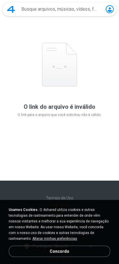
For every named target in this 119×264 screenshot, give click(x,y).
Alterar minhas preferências (54, 239)
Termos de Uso (59, 198)
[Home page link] (11, 9)
